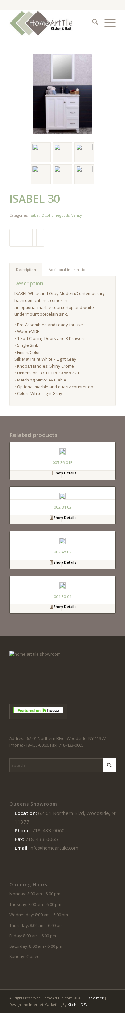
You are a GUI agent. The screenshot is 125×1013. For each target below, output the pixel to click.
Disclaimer (94, 997)
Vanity (76, 215)
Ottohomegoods (55, 215)
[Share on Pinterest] (23, 237)
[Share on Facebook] (11, 237)
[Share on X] (15, 237)
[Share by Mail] (42, 237)
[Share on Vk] (34, 237)
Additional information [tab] (68, 269)
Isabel (34, 215)
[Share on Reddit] (38, 237)
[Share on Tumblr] (30, 237)
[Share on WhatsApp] (19, 237)
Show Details (64, 473)
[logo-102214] (51, 23)
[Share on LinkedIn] (27, 237)
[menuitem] (92, 23)
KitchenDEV (78, 1004)
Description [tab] (26, 269)
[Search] (92, 23)
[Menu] (107, 23)
